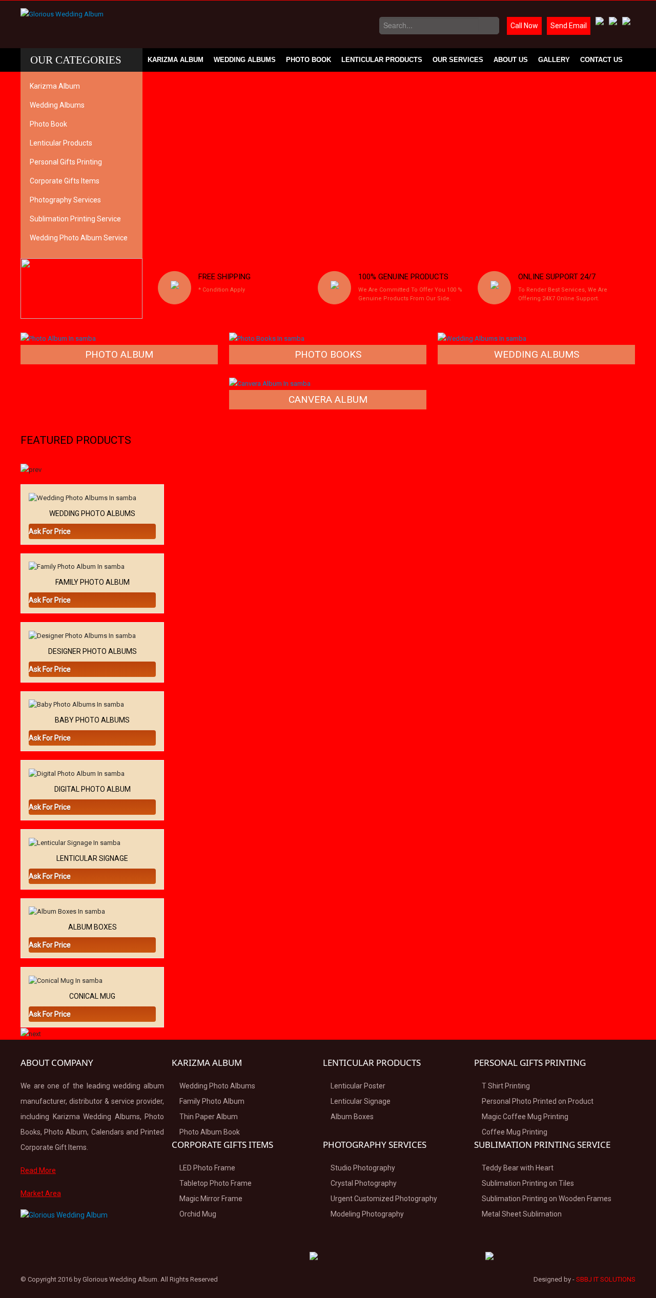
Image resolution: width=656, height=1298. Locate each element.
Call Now (524, 26)
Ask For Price (50, 531)
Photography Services (65, 200)
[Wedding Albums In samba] (482, 338)
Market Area (40, 1193)
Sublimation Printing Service (75, 219)
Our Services (458, 60)
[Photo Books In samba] (266, 338)
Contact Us (601, 60)
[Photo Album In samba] (58, 338)
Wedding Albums (245, 60)
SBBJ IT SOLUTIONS (606, 1279)
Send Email (568, 26)
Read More (38, 1170)
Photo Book (308, 60)
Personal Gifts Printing (66, 162)
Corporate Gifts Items (64, 181)
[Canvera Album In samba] (270, 383)
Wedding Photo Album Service (79, 238)
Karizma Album (175, 60)
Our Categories (75, 60)
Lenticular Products (381, 60)
